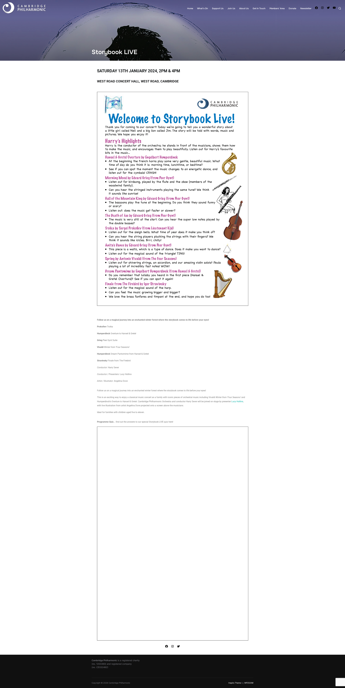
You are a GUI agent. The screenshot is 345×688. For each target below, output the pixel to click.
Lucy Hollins (237, 401)
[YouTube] (334, 8)
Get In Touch (259, 8)
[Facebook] (316, 8)
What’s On (202, 8)
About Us (244, 8)
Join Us (231, 8)
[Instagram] (322, 8)
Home (190, 8)
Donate (292, 8)
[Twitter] (328, 8)
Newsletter (305, 8)
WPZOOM (248, 683)
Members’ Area (277, 8)
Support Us (217, 8)
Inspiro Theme (234, 683)
